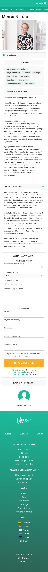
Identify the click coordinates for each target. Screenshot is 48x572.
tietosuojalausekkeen (20, 374)
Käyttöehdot (24, 558)
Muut (25, 541)
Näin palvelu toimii (24, 475)
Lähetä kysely (25, 363)
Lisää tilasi (24, 456)
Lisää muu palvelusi (24, 464)
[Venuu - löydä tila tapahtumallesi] (6, 3)
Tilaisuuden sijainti (11, 280)
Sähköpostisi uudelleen (13, 336)
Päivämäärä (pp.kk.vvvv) (14, 264)
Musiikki (39, 9)
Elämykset (20, 9)
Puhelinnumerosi (10, 344)
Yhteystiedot (24, 482)
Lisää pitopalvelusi (24, 460)
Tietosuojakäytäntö (24, 561)
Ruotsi (25, 533)
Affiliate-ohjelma (24, 511)
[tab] (24, 55)
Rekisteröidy (24, 449)
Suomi (8, 433)
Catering (30, 9)
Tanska (25, 526)
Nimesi (6, 311)
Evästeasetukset (24, 554)
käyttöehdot (19, 372)
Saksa (26, 537)
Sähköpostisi (9, 328)
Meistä (24, 493)
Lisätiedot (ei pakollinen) (14, 288)
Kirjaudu (24, 453)
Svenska (24, 433)
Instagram (24, 500)
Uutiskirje (24, 504)
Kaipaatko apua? (24, 478)
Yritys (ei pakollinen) (12, 320)
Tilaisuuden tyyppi (11, 272)
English (40, 433)
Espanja (26, 522)
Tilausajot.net (24, 508)
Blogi (24, 497)
